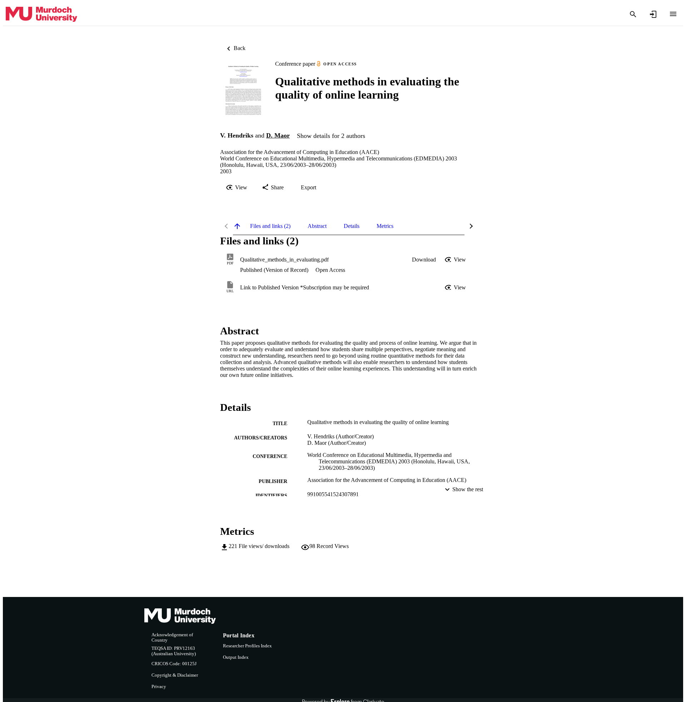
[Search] (633, 14)
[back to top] (237, 226)
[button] (424, 260)
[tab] (270, 226)
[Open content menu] (673, 14)
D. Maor (278, 135)
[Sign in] (653, 14)
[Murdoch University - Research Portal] (41, 14)
